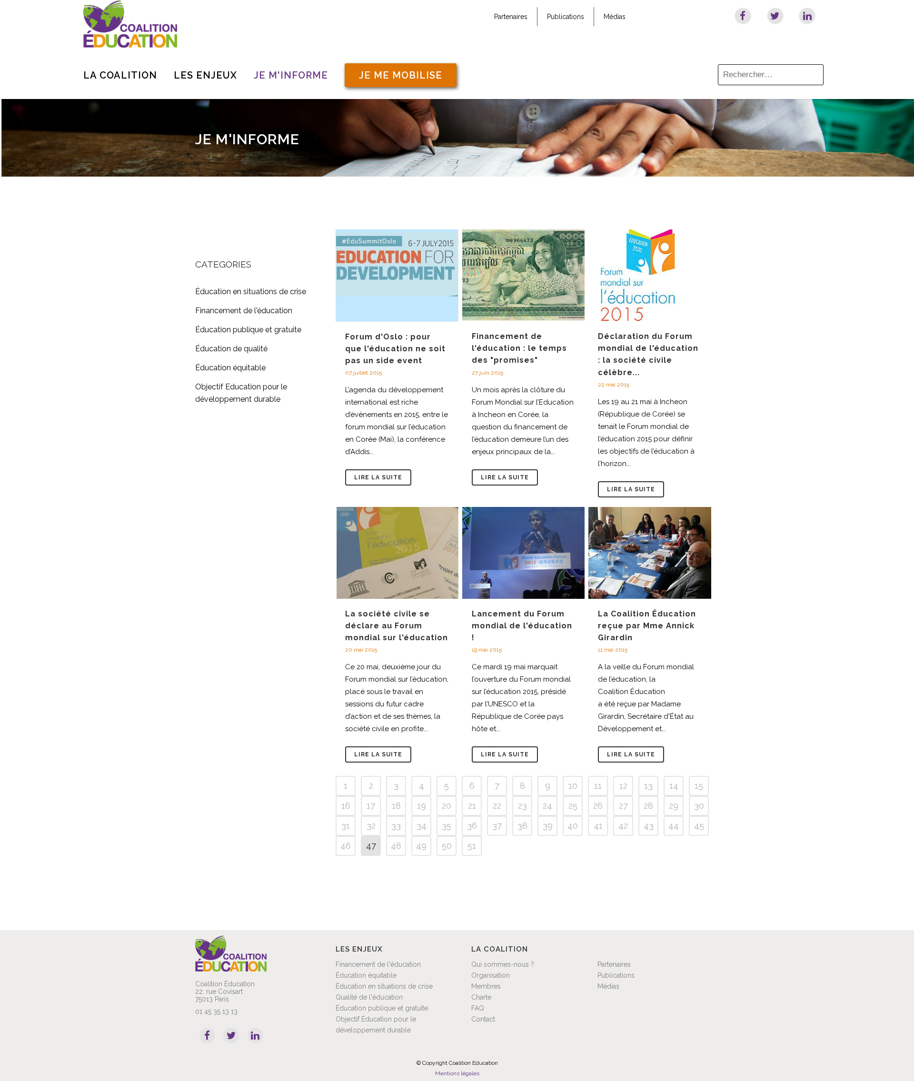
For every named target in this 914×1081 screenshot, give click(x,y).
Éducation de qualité (231, 348)
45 (699, 826)
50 (447, 846)
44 (673, 826)
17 (371, 806)
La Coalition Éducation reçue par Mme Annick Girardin (647, 625)
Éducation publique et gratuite (248, 329)
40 (572, 826)
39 (548, 826)
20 (446, 806)
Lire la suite (378, 477)
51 (471, 846)
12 (623, 786)
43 (649, 826)
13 (648, 786)
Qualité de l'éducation (369, 997)
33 (396, 826)
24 (547, 806)
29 (673, 806)
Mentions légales (457, 1073)
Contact (483, 1019)
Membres (486, 986)
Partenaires (510, 16)
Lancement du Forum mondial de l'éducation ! (522, 625)
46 (345, 846)
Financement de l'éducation (243, 310)
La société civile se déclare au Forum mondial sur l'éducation (396, 625)
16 (345, 806)
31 (345, 826)
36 (472, 826)
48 (396, 846)
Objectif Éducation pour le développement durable (376, 1024)
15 (699, 786)
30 (699, 806)
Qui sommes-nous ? (502, 964)
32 (371, 826)
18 (396, 806)
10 (572, 786)
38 (522, 826)
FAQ (477, 1008)
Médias (615, 16)
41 (598, 826)
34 (422, 826)
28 (648, 806)
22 (497, 806)
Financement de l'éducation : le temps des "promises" (519, 348)
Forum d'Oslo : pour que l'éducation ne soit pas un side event (395, 348)
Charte (481, 997)
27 (623, 806)
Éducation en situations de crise (250, 291)
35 (446, 826)
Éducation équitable (230, 367)
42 (623, 826)
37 (497, 826)
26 (598, 806)
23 (522, 806)
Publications (565, 16)
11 (598, 786)
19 (421, 806)
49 (421, 846)
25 (572, 806)
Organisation (490, 975)
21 (472, 806)
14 (673, 786)
